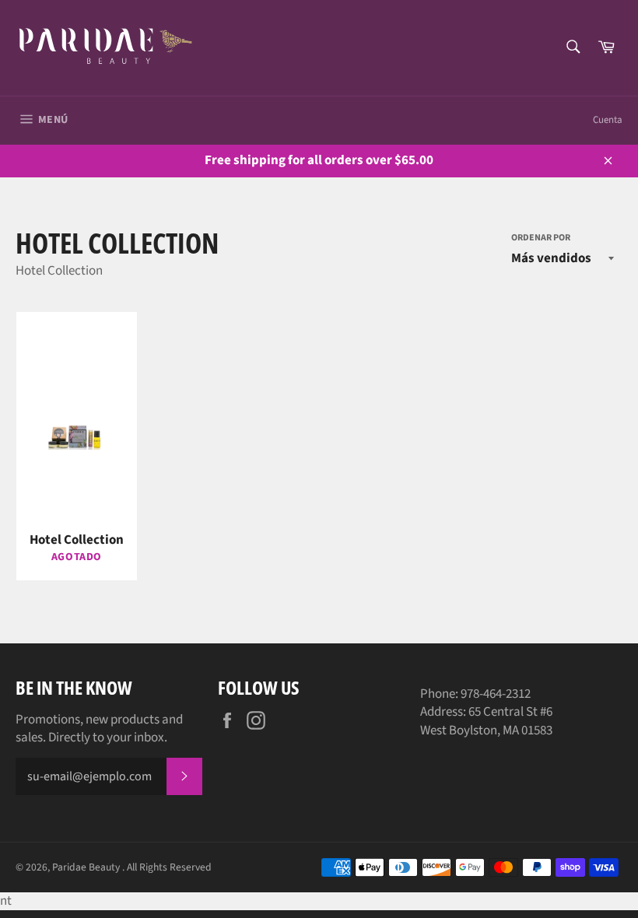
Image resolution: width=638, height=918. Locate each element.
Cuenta (607, 120)
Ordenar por (540, 238)
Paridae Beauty (87, 867)
